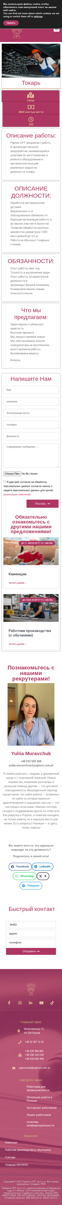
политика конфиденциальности (40, 1124)
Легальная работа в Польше (39, 1099)
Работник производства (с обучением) (30, 633)
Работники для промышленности (38, 1088)
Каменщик (18, 574)
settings (38, 16)
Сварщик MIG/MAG (16, 1164)
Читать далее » (17, 583)
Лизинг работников (39, 1114)
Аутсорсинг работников (42, 1107)
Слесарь (10, 1157)
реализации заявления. (17, 494)
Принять (11, 23)
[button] (20, 867)
